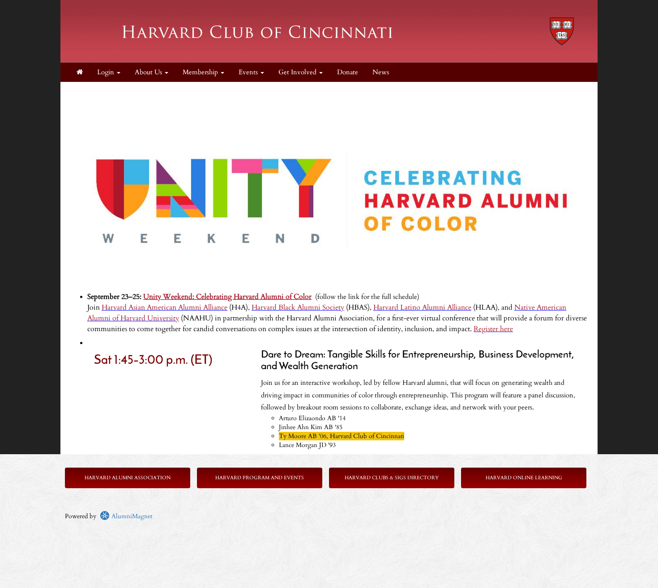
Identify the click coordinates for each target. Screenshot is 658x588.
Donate (347, 72)
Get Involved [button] (298, 72)
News (380, 72)
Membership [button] (201, 72)
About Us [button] (149, 72)
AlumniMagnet (131, 516)
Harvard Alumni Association (128, 477)
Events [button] (249, 72)
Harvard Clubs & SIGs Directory (392, 477)
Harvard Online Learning (524, 477)
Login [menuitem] (106, 72)
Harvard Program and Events (259, 477)
